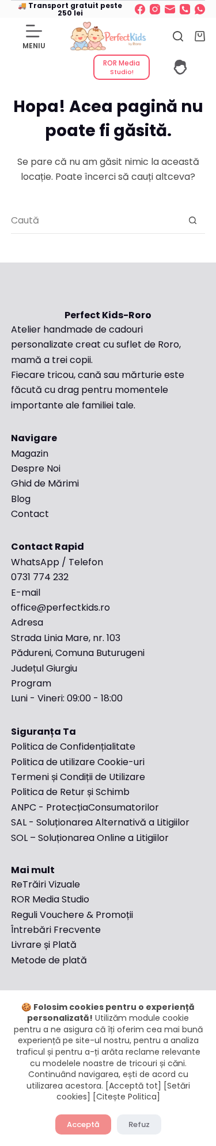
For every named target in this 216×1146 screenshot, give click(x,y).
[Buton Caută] (192, 220)
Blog (21, 499)
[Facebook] (140, 9)
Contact (30, 513)
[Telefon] (185, 9)
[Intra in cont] (180, 67)
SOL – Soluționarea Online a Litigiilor (90, 837)
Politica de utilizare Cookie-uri (78, 762)
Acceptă (83, 1124)
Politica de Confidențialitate (73, 746)
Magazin (29, 453)
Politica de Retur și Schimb (70, 791)
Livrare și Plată (44, 944)
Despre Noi (35, 468)
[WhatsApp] (200, 9)
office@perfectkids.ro (60, 607)
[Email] (170, 9)
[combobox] (95, 220)
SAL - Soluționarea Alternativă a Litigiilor (100, 822)
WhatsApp (35, 562)
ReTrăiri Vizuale (45, 884)
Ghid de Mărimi (45, 483)
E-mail (25, 592)
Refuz (139, 1124)
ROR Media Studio (50, 899)
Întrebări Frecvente (57, 929)
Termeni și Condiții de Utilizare (78, 777)
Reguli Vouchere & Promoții (72, 914)
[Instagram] (155, 9)
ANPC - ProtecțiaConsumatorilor (85, 807)
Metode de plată (49, 960)
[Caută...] (178, 36)
